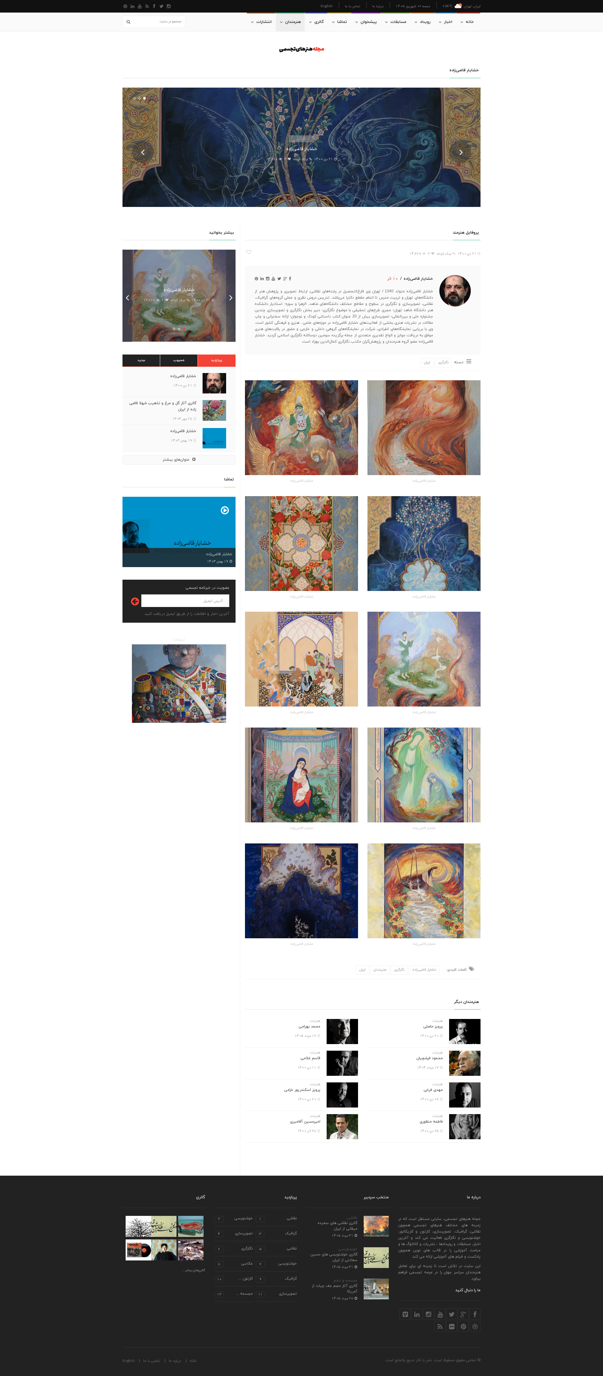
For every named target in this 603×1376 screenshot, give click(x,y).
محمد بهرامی (309, 1026)
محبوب (178, 360)
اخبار (448, 22)
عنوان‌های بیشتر (176, 459)
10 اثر (392, 278)
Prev (143, 152)
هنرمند (437, 1020)
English (327, 6)
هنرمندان (293, 22)
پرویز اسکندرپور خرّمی (302, 1089)
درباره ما (377, 6)
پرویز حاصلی (433, 1026)
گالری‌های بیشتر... (193, 1270)
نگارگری (301, 138)
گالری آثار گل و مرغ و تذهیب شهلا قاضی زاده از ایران (162, 406)
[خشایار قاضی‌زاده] (424, 428)
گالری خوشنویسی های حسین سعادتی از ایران (333, 1257)
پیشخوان (369, 22)
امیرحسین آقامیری (305, 1121)
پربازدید (216, 360)
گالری (319, 22)
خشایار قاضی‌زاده (301, 149)
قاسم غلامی (310, 1058)
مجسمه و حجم (345, 1280)
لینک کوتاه (300, 159)
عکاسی (235, 1264)
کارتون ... (235, 1279)
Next (460, 152)
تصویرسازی (235, 1234)
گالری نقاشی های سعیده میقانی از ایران (337, 1226)
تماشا (342, 22)
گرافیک (278, 1234)
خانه (470, 22)
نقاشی (352, 1217)
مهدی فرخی (433, 1089)
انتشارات (264, 22)
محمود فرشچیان (429, 1058)
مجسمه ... (235, 1294)
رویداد (425, 22)
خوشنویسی (348, 1249)
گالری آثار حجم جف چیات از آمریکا (334, 1288)
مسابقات (398, 22)
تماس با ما (352, 6)
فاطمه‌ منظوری (431, 1121)
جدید (141, 360)
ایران (427, 362)
